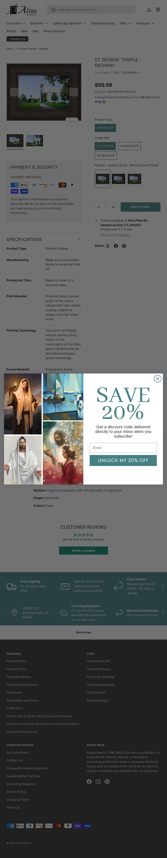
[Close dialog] (157, 378)
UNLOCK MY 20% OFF (123, 460)
